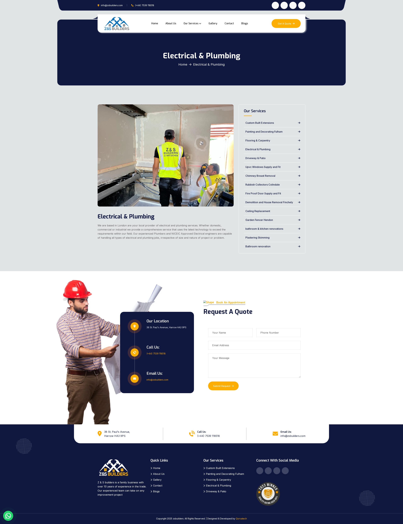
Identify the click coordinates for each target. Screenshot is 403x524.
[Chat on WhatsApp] (8, 516)
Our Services (191, 23)
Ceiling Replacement (257, 211)
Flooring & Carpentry (257, 140)
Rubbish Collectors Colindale (262, 184)
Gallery (213, 23)
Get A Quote (284, 23)
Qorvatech (241, 518)
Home (154, 23)
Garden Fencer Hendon (259, 219)
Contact (229, 23)
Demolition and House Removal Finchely (269, 202)
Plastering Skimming (257, 237)
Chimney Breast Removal (260, 175)
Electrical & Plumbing (257, 149)
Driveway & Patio (255, 158)
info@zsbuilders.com (112, 5)
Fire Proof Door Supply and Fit (263, 193)
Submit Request (221, 385)
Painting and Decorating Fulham (264, 131)
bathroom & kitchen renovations (264, 228)
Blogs (244, 23)
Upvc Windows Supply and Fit (263, 167)
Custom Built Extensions (259, 122)
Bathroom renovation (257, 246)
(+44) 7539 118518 (144, 5)
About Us (170, 23)
